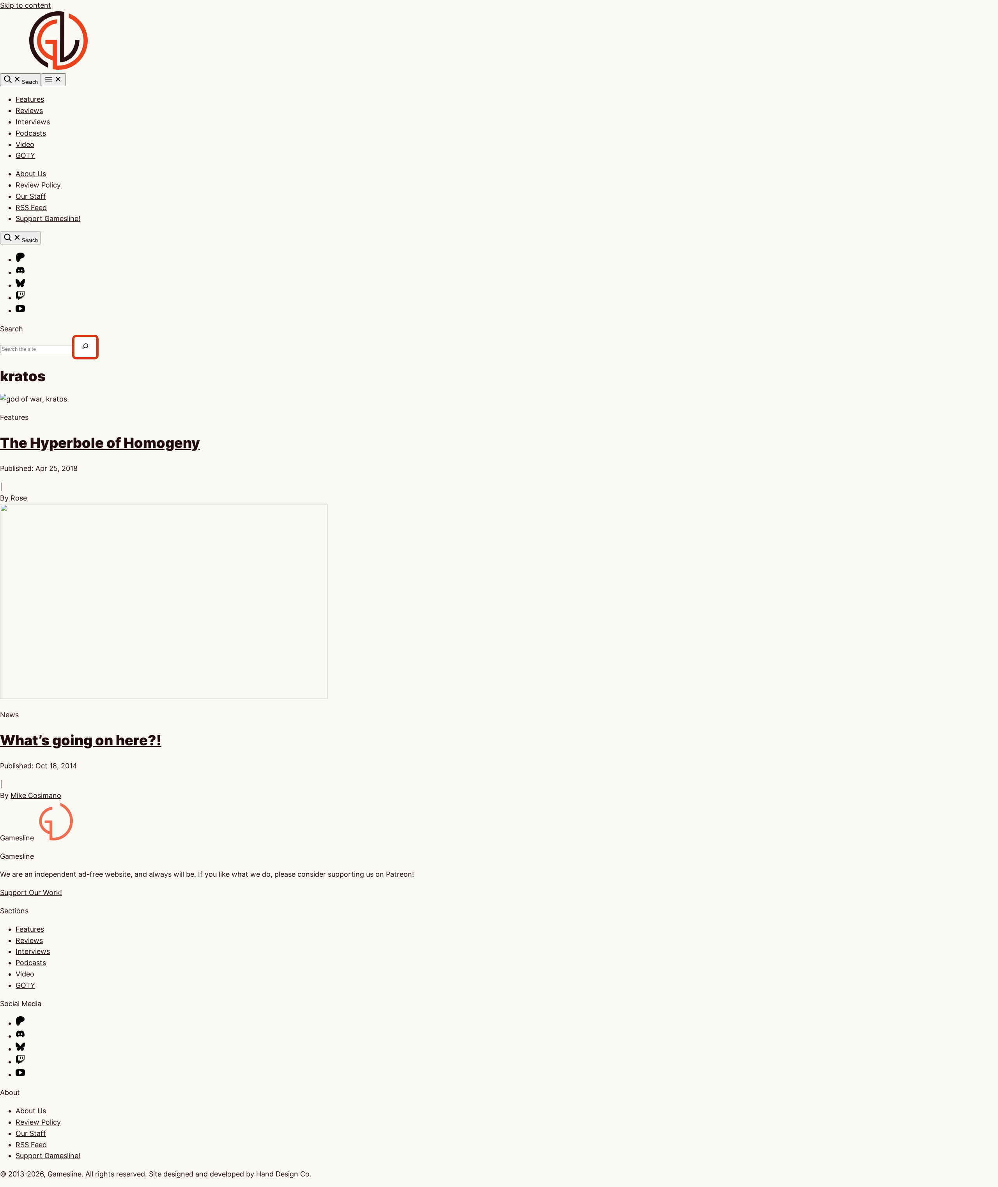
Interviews (33, 122)
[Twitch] (20, 298)
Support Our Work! (31, 892)
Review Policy (38, 185)
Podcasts (31, 133)
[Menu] (53, 79)
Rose (19, 498)
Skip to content (25, 5)
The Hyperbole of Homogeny (100, 442)
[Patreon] (20, 259)
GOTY (25, 155)
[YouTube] (20, 310)
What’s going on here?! (80, 740)
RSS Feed (31, 207)
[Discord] (20, 272)
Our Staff (31, 196)
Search (11, 329)
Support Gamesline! (48, 218)
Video (25, 144)
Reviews (29, 110)
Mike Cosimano (36, 795)
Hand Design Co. (283, 1174)
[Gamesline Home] (58, 67)
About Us (31, 174)
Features (30, 99)
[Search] (85, 347)
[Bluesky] (20, 285)
